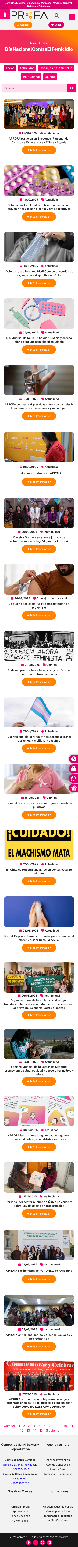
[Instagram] (35, 1542)
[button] (5, 14)
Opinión (50, 77)
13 (28, 1430)
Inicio (33, 43)
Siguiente (52, 1430)
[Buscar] (71, 88)
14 (34, 1430)
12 (21, 1430)
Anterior (9, 1426)
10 (65, 1426)
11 (71, 1426)
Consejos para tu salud (56, 68)
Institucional (31, 77)
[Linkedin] (49, 1542)
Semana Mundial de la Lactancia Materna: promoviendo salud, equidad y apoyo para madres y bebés (39, 1070)
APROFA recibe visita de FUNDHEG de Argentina (39, 1270)
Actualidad (27, 68)
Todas (10, 68)
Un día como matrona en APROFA (39, 473)
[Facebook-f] (28, 1542)
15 (41, 1430)
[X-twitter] (42, 1542)
